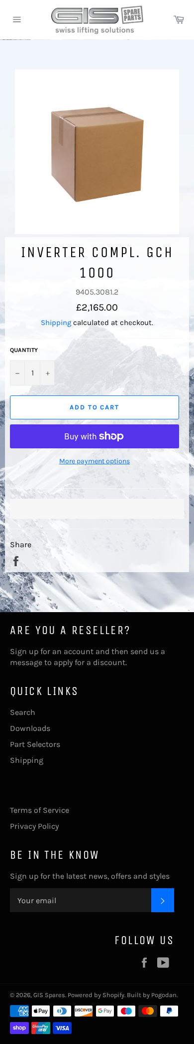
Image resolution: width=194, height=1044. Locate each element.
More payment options (94, 461)
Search (22, 712)
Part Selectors (35, 744)
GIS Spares (49, 995)
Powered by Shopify (96, 995)
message (26, 662)
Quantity (24, 350)
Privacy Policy (34, 826)
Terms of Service (39, 810)
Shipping (56, 322)
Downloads (30, 728)
